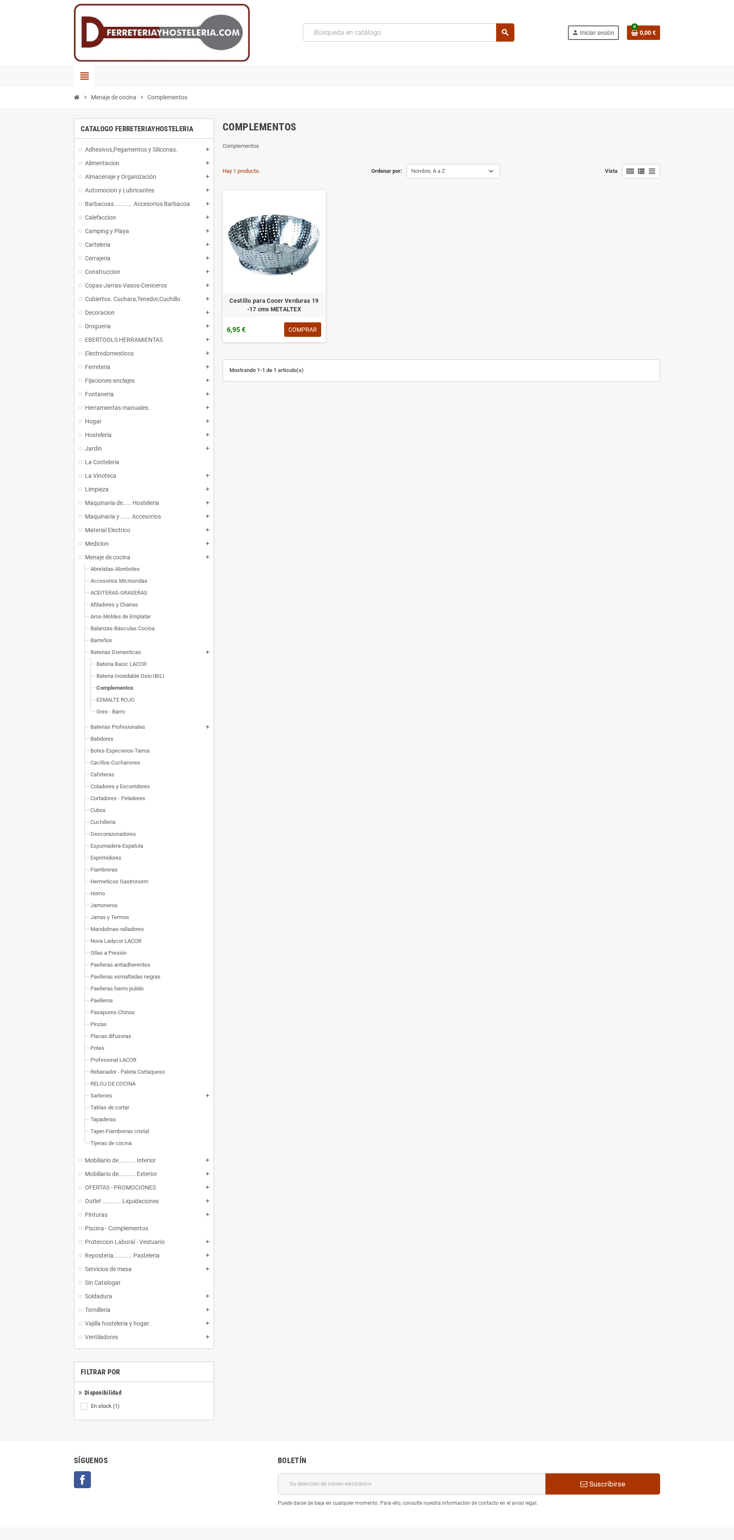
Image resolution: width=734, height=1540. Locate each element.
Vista (611, 171)
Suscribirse (606, 1484)
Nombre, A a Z (428, 171)
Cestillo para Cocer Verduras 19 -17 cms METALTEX (274, 305)
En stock (105, 1406)
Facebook (82, 1479)
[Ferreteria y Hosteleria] (162, 32)
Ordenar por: (386, 171)
